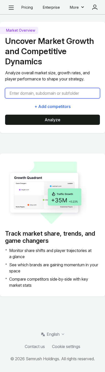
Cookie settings (66, 346)
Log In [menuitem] (95, 7)
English (53, 334)
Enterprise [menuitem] (51, 7)
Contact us (35, 346)
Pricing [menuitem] (27, 7)
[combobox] (54, 93)
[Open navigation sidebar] (11, 8)
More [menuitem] (74, 7)
